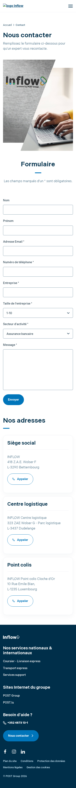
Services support (14, 675)
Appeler (22, 479)
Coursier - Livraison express (21, 661)
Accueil (7, 25)
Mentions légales (12, 767)
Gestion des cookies (38, 767)
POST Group (11, 695)
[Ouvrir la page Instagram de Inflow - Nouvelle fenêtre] (14, 752)
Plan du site (10, 761)
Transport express (15, 668)
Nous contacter (19, 736)
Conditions (27, 761)
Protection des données (51, 761)
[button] (70, 6)
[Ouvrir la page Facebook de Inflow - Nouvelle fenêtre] (5, 752)
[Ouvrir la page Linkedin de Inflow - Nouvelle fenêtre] (23, 752)
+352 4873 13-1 (17, 722)
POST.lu (8, 702)
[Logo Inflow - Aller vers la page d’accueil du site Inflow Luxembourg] (13, 6)
